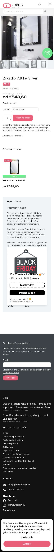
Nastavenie (27, 537)
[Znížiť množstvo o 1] (10, 119)
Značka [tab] (17, 202)
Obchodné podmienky (13, 437)
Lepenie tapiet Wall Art (14, 458)
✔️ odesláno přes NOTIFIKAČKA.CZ (21, 301)
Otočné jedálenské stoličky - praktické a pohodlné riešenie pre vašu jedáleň (27, 406)
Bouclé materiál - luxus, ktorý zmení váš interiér (25, 417)
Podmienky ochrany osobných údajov (20, 468)
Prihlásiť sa (10, 378)
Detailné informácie (12, 136)
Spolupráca (8, 472)
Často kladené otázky (13, 440)
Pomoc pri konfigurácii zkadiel (16, 454)
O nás (5, 433)
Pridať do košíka (23, 118)
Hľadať (47, 14)
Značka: (10, 88)
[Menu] (50, 4)
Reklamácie (8, 447)
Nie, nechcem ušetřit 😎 (20, 299)
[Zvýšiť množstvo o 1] (10, 116)
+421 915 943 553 (16, 489)
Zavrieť (24, 145)
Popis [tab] (9, 202)
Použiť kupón (27, 292)
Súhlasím (27, 544)
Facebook (12, 500)
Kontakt (6, 465)
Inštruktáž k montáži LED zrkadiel (18, 461)
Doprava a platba (11, 451)
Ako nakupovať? (10, 444)
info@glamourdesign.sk (19, 485)
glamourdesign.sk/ (16, 505)
